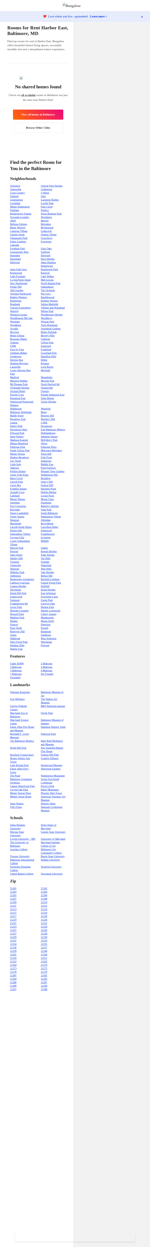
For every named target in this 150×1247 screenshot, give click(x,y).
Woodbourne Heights (52, 314)
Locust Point (47, 495)
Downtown (46, 426)
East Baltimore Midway (53, 429)
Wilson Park (47, 311)
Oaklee (44, 548)
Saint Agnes (16, 555)
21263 (44, 961)
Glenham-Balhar (18, 353)
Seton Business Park (51, 213)
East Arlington (48, 593)
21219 (13, 919)
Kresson (45, 363)
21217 (13, 916)
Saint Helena (47, 398)
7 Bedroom (16, 674)
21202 (44, 888)
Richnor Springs (49, 300)
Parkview (45, 624)
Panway (14, 624)
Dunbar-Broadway (19, 457)
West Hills (46, 569)
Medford (14, 377)
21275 (44, 968)
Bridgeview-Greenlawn (22, 579)
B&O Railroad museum (53, 706)
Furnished (15, 677)
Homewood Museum (51, 765)
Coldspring (46, 189)
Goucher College (18, 849)
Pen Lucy (46, 293)
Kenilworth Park (49, 269)
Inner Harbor (17, 436)
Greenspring (16, 199)
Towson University (20, 856)
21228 (44, 933)
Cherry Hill (47, 481)
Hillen (44, 360)
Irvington (45, 537)
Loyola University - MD (22, 839)
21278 (13, 972)
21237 (44, 947)
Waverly (14, 311)
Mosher (14, 621)
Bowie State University (53, 856)
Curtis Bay (15, 485)
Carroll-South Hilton (21, 527)
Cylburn (45, 192)
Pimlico (45, 210)
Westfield (45, 408)
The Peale (15, 775)
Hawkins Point (48, 488)
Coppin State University (53, 832)
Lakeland (15, 495)
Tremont (14, 562)
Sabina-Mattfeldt (49, 304)
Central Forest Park (51, 582)
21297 (13, 989)
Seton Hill (46, 454)
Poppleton (46, 502)
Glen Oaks (46, 248)
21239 (13, 951)
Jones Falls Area (18, 269)
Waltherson (16, 408)
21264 (13, 965)
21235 (44, 944)
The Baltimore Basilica (22, 741)
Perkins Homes (18, 471)
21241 (13, 954)
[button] (147, 5)
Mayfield (45, 370)
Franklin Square (18, 488)
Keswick (45, 273)
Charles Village (49, 234)
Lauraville (15, 367)
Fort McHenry (17, 699)
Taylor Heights (48, 401)
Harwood (45, 255)
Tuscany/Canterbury (20, 307)
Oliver (44, 443)
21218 (44, 916)
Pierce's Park (47, 786)
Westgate (14, 569)
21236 (13, 947)
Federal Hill (47, 485)
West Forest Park (19, 642)
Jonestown (46, 461)
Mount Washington (20, 206)
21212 (44, 906)
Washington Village (51, 516)
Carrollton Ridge (49, 527)
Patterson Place (49, 447)
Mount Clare (47, 499)
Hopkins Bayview (19, 363)
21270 (44, 965)
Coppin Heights (18, 586)
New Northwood (18, 283)
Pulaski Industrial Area (52, 394)
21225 (13, 930)
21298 (44, 989)
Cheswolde (15, 189)
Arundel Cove (17, 492)
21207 (13, 899)
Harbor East (16, 649)
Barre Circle (16, 478)
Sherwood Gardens (50, 768)
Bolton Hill (46, 575)
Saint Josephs (48, 555)
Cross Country (17, 192)
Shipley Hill (16, 558)
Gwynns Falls (17, 537)
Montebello (46, 377)
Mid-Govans (47, 280)
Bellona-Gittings (18, 224)
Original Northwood (20, 293)
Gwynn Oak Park (19, 789)
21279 (44, 972)
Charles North (17, 234)
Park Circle (46, 206)
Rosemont (46, 631)
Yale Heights (47, 572)
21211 (13, 906)
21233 (44, 940)
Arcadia (14, 328)
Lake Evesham (17, 276)
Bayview (14, 332)
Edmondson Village (20, 534)
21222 (44, 923)
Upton (13, 635)
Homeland (15, 259)
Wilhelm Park (17, 572)
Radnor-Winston (18, 297)
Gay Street (15, 461)
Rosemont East (17, 398)
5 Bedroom (16, 670)
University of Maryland (53, 839)
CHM (13, 346)
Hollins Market (48, 492)
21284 (13, 979)
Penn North (16, 628)
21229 (13, 937)
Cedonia (14, 342)
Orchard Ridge (17, 391)
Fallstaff (14, 196)
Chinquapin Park (18, 238)
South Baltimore (49, 513)
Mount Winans (17, 499)
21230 (44, 937)
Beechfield (15, 523)
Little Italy (15, 464)
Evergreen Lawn (49, 596)
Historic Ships (48, 803)
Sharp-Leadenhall (19, 513)
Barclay (45, 220)
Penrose (14, 551)
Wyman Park (47, 321)
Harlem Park (47, 607)
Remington (15, 300)
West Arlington (48, 638)
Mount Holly (47, 621)
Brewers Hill (47, 415)
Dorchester (15, 589)
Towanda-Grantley (19, 217)
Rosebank (15, 304)
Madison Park (17, 617)
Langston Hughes (50, 199)
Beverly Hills (48, 335)
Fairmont (15, 600)
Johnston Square (49, 436)
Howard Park (17, 614)
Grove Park (16, 607)
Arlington (15, 186)
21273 (13, 968)
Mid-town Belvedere (51, 450)
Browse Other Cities (38, 127)
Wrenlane (15, 321)
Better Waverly (18, 227)
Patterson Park (17, 447)
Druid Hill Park (18, 593)
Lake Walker (47, 276)
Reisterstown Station (20, 213)
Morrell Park (16, 548)
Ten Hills (45, 558)
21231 (13, 940)
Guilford (45, 252)
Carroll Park (16, 481)
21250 (13, 958)
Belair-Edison (17, 335)
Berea (44, 412)
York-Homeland (49, 325)
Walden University (50, 860)
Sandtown (46, 635)
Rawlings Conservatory (22, 755)
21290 (44, 986)
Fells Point (46, 457)
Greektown (15, 356)
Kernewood (16, 273)
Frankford (46, 349)
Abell (13, 220)
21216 (44, 912)
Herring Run (16, 360)
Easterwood (16, 596)
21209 (13, 902)
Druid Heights (48, 589)
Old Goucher (16, 290)
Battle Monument (50, 789)
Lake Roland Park (19, 765)
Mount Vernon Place (20, 793)
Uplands (45, 562)
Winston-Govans (18, 314)
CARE (44, 422)
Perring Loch (17, 394)
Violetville (15, 565)
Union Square (17, 516)
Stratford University (51, 866)
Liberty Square (48, 614)
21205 (13, 895)
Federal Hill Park (50, 755)
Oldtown (14, 468)
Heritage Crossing (19, 610)
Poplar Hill (16, 286)
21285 (44, 979)
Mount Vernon (17, 454)
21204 (44, 892)
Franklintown (48, 534)
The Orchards (48, 290)
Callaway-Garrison (19, 582)
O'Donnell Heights (19, 387)
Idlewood (15, 262)
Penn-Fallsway (48, 468)
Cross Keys (46, 238)
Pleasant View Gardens (52, 471)
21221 (13, 923)
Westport (14, 520)
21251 (44, 958)
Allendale (46, 520)
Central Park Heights (51, 186)
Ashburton (15, 575)
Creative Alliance (50, 758)
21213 (13, 909)
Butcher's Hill (48, 419)
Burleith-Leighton (50, 579)
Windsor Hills (17, 645)
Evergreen (46, 241)
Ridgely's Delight (50, 506)
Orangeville (47, 387)
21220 (44, 919)
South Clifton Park (20, 450)
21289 (13, 986)
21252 (13, 961)
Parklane (14, 210)
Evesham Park (17, 248)
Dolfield (45, 586)
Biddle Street (17, 415)
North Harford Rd (50, 384)
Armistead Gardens (51, 328)
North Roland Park (50, 283)
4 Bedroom (46, 667)
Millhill (45, 541)
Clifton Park (47, 342)
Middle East (47, 464)
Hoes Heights (48, 259)
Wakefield (46, 565)
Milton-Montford (19, 443)
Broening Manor (18, 339)
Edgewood (46, 530)
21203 (13, 892)
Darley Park (16, 426)
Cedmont (45, 339)
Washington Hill (49, 475)
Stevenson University (52, 873)
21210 (44, 902)
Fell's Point (16, 807)
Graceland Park (49, 353)
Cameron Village (18, 231)
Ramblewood (47, 297)
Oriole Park (47, 713)
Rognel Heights (49, 551)
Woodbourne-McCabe (21, 318)
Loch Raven (47, 367)
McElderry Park (49, 440)
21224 (44, 926)
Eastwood (46, 346)
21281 (13, 975)
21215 (13, 912)
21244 (44, 954)
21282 (44, 975)
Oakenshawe (47, 286)
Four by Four (17, 349)
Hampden (15, 255)
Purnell (44, 628)
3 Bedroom (16, 667)
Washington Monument (53, 775)
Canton (13, 422)
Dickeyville (16, 530)
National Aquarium (20, 692)
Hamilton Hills (48, 356)
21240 (44, 951)
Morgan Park (47, 381)
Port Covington (18, 506)
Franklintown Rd (19, 603)
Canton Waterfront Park (22, 786)
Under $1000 (17, 663)
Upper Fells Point (19, 475)
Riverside (15, 509)
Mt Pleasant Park (19, 384)
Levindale (15, 203)
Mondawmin (47, 617)
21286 (13, 982)
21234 (13, 944)
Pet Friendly (47, 674)
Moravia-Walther (19, 381)
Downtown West (18, 429)
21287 (44, 982)
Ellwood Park (17, 433)
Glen (43, 196)
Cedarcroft (46, 231)
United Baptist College (21, 873)
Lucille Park (47, 203)
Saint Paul (46, 509)
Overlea (45, 391)
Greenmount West (19, 252)
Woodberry (46, 318)
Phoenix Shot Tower (51, 793)
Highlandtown (48, 433)
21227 (13, 933)
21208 (44, 899)
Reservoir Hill (17, 631)
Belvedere (46, 224)
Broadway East (18, 419)
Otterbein (15, 502)
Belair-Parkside (49, 332)
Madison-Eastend (19, 440)
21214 (44, 909)
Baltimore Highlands (20, 412)
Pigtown (45, 645)
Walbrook (15, 638)
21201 (13, 888)
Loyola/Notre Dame (20, 280)
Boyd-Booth (47, 523)
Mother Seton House (20, 796)
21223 (13, 926)
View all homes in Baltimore (38, 114)
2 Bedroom (46, 663)
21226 (44, 930)
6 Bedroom (46, 670)
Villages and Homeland (53, 307)
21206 (44, 895)
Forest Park (47, 600)
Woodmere (46, 217)
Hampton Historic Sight (53, 727)
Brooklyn (45, 478)
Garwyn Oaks (48, 603)
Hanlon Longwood (50, 610)
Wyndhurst (15, 325)
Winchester (46, 642)
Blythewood (47, 227)
